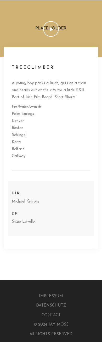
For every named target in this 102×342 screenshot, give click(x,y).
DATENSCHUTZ (51, 306)
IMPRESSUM (51, 296)
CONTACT (51, 315)
